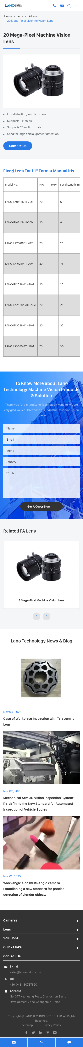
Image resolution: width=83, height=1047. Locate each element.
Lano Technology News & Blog (41, 641)
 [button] (36, 617)
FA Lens (33, 16)
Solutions (11, 938)
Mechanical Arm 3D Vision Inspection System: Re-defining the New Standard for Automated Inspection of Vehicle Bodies (38, 804)
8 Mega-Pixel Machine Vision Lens (41, 600)
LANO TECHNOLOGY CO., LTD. (44, 1016)
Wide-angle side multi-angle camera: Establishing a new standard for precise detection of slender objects (33, 889)
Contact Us (17, 146)
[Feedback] (69, 1042)
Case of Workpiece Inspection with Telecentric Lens (38, 721)
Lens (20, 16)
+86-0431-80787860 (23, 984)
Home (8, 16)
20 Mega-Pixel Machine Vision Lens (30, 20)
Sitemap (27, 1025)
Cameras (10, 920)
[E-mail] (13, 1042)
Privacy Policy (52, 1025)
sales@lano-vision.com (25, 972)
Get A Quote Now (41, 506)
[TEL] (41, 1042)
